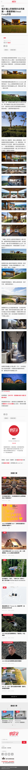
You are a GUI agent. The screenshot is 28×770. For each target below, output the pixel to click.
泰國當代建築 (13, 49)
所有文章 (14, 443)
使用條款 (9, 747)
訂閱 (24, 742)
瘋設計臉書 (7, 463)
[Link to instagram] (12, 754)
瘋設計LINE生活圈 (8, 403)
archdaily (7, 391)
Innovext (8, 768)
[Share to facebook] (4, 46)
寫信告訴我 (4, 747)
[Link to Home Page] (14, 1)
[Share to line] (6, 46)
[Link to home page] (14, 734)
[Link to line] (6, 754)
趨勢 (5, 37)
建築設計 (6, 49)
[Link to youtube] (9, 754)
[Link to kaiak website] (8, 758)
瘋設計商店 (20, 459)
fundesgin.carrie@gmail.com (14, 440)
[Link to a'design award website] (8, 762)
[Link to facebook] (3, 754)
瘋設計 (9, 42)
